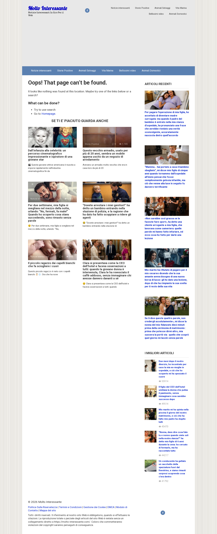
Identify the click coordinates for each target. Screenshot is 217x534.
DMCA (110, 507)
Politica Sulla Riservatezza (43, 507)
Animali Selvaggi (162, 8)
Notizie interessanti (120, 8)
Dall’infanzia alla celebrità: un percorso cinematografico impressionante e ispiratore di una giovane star (50, 155)
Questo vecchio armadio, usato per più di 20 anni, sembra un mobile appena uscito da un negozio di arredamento (105, 155)
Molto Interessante (47, 8)
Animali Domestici (178, 14)
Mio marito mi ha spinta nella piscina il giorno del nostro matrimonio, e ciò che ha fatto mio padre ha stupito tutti (174, 415)
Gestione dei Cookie (94, 507)
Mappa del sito (48, 510)
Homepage (48, 113)
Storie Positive (142, 8)
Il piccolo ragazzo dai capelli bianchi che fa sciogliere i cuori (51, 264)
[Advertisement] (108, 42)
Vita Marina (181, 8)
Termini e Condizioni (70, 507)
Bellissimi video (156, 14)
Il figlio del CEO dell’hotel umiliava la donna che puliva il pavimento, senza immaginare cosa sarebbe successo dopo (173, 393)
